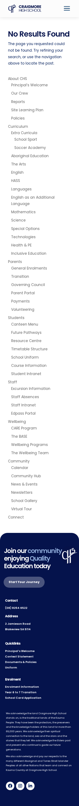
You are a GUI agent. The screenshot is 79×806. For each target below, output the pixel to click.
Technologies (23, 236)
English (17, 172)
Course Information (29, 365)
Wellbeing (17, 421)
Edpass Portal (23, 413)
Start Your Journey (24, 582)
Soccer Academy (30, 147)
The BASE (19, 436)
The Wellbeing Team (30, 452)
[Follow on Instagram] (20, 786)
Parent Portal (23, 293)
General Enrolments (29, 268)
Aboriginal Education (30, 155)
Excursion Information (30, 388)
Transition (20, 276)
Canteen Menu (24, 324)
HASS (15, 180)
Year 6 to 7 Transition (20, 692)
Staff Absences (25, 396)
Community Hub (26, 476)
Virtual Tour (21, 509)
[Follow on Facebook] (10, 786)
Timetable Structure (29, 349)
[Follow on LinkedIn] (30, 786)
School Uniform (25, 357)
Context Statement (19, 657)
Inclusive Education (28, 253)
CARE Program (24, 428)
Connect (16, 517)
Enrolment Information (22, 687)
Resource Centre (26, 340)
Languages (21, 189)
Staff (12, 382)
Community (19, 461)
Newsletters (21, 492)
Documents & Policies (20, 662)
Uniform (11, 668)
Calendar (19, 467)
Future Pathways (26, 332)
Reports (18, 101)
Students (16, 317)
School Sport (25, 139)
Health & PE (21, 245)
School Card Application (23, 698)
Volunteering (22, 309)
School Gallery (24, 500)
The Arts (18, 164)
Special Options (25, 228)
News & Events (24, 484)
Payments (20, 301)
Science (18, 220)
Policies (18, 118)
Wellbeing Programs (29, 444)
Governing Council (28, 284)
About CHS (17, 78)
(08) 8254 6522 (16, 608)
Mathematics (23, 212)
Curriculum (18, 126)
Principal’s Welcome (29, 85)
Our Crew (19, 93)
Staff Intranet (23, 405)
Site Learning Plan (27, 110)
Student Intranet (26, 373)
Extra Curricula (24, 132)
